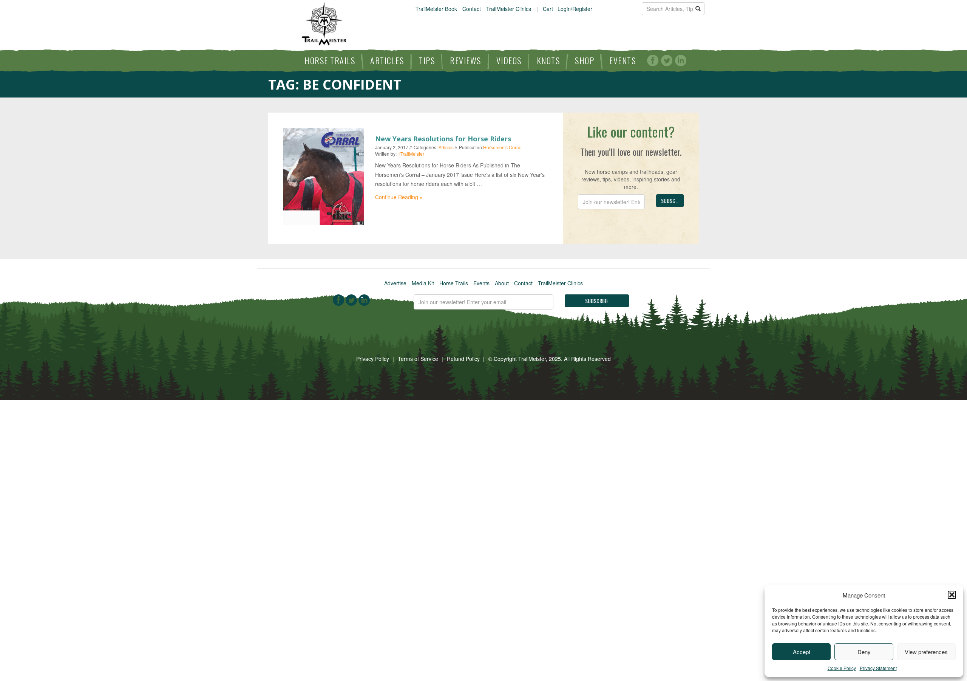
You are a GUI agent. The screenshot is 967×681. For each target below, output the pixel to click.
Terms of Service (418, 358)
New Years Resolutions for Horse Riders (443, 138)
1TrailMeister (411, 153)
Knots (548, 60)
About (502, 283)
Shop (584, 60)
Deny (864, 652)
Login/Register (575, 8)
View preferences (926, 652)
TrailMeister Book (436, 8)
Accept (801, 652)
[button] (952, 595)
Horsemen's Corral (502, 147)
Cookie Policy (842, 668)
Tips (427, 60)
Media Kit (423, 283)
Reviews (465, 60)
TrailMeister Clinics (508, 8)
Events (622, 60)
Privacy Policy (372, 358)
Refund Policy (463, 358)
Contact (471, 8)
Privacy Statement (878, 668)
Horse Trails (329, 60)
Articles (387, 60)
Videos (509, 60)
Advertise (395, 283)
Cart (548, 8)
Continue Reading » (399, 197)
